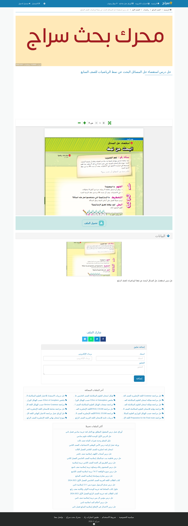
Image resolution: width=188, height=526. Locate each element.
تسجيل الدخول (23, 4)
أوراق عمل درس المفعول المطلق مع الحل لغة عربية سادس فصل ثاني (94, 432)
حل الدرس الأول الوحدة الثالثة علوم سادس (94, 436)
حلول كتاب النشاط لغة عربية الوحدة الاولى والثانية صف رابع (94, 489)
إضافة (139, 378)
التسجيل (35, 4)
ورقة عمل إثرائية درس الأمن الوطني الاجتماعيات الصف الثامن (94, 445)
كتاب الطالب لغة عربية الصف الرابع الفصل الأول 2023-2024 (94, 494)
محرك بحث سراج (73, 517)
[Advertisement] (94, 97)
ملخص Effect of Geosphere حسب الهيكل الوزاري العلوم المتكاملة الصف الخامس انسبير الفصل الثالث (44, 400)
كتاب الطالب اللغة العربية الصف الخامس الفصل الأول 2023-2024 (94, 480)
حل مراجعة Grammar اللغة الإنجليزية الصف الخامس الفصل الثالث (141, 396)
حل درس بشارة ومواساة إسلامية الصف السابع (94, 476)
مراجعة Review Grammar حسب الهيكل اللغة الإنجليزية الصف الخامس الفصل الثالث (44, 405)
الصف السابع (156, 10)
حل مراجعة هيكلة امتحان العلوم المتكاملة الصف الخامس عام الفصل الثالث (141, 405)
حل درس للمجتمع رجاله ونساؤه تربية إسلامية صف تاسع (94, 467)
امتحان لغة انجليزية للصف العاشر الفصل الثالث (94, 449)
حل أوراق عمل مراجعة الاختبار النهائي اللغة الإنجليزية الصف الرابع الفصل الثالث (44, 413)
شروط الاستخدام (109, 517)
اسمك (142, 354)
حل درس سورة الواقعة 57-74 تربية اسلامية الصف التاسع (94, 471)
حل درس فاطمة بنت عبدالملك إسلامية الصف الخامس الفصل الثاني (94, 458)
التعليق (142, 363)
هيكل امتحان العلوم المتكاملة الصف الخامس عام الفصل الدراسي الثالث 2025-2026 (93, 396)
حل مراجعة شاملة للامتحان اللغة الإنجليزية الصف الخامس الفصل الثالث (44, 409)
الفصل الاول (136, 10)
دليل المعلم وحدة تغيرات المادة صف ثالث (94, 441)
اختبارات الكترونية (141, 4)
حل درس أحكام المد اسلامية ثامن (94, 502)
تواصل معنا (58, 517)
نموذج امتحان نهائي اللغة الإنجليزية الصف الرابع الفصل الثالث (44, 418)
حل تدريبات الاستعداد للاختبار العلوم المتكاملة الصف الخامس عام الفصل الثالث (44, 396)
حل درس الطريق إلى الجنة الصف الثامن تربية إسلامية (94, 463)
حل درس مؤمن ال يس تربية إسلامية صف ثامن (94, 498)
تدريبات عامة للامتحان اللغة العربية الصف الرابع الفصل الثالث (93, 418)
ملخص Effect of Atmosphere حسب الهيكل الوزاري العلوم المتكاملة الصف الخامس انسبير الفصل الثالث (93, 400)
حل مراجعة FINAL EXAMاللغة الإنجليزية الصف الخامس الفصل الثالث (93, 409)
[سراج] (167, 3)
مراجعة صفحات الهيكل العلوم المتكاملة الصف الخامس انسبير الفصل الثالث (93, 405)
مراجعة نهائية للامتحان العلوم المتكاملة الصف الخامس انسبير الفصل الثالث (141, 409)
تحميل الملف (91, 223)
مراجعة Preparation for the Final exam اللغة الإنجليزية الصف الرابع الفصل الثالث (141, 418)
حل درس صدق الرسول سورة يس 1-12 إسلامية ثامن (94, 485)
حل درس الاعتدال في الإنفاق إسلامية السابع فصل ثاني (94, 507)
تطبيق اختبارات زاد (91, 517)
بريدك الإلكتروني (85, 354)
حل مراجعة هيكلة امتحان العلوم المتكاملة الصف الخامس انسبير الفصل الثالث (141, 400)
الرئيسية (154, 4)
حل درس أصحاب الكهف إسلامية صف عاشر (94, 454)
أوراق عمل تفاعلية (125, 4)
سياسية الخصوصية (126, 517)
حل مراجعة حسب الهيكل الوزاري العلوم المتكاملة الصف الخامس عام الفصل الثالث (141, 413)
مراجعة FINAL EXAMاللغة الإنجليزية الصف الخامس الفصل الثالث (93, 413)
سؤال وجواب (111, 4)
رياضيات (146, 10)
